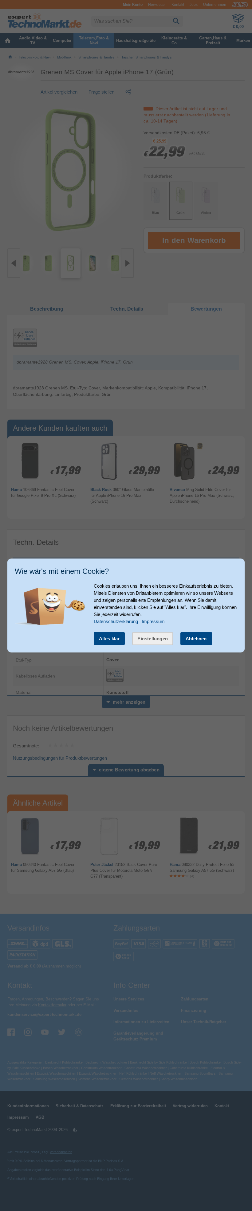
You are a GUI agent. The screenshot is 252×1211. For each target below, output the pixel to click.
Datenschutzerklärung (116, 621)
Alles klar (109, 638)
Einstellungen (152, 638)
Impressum (153, 621)
